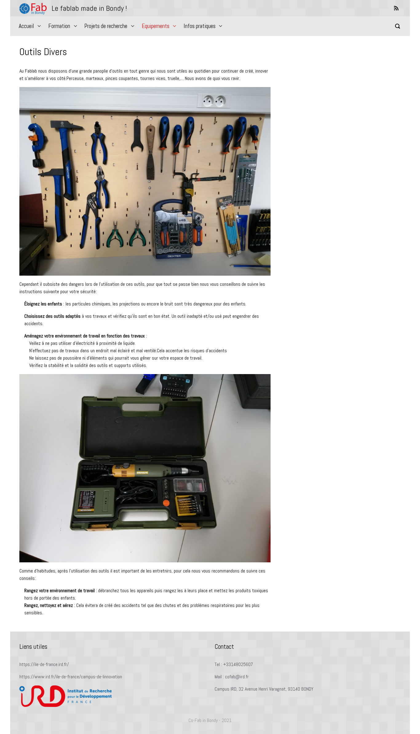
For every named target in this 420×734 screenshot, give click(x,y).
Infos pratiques (200, 26)
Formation (59, 26)
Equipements (155, 26)
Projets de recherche (105, 26)
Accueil (26, 26)
